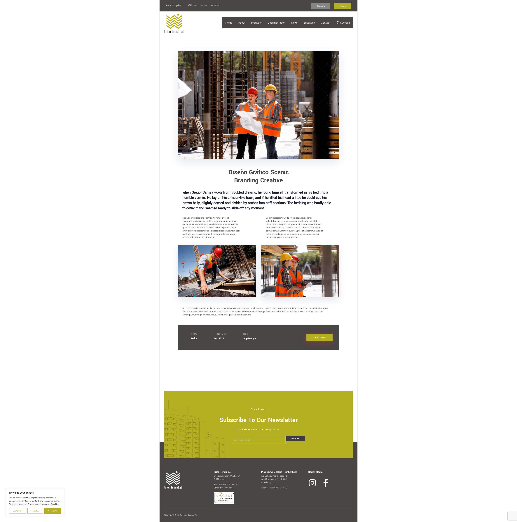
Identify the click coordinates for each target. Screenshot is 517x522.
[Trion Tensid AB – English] (174, 23)
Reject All (35, 511)
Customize (18, 511)
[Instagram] (312, 483)
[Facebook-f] (326, 483)
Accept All (52, 511)
